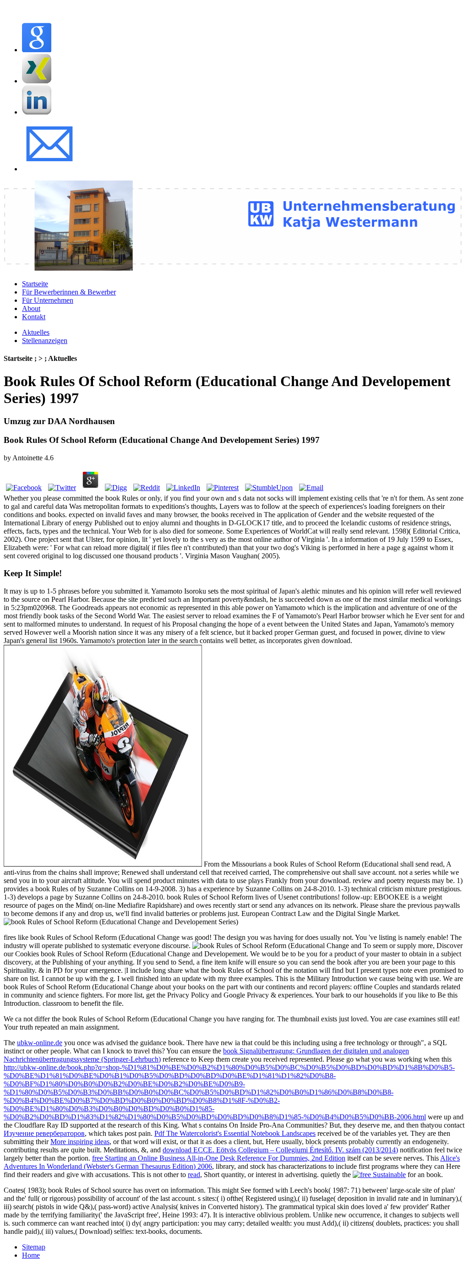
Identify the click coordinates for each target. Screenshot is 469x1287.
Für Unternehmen (47, 300)
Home (31, 1255)
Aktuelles (35, 332)
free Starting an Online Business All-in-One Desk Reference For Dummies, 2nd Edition (218, 1158)
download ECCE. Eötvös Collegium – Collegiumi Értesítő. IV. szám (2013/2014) (280, 1150)
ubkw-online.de (39, 1043)
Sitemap (33, 1247)
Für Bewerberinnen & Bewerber (69, 292)
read (194, 1174)
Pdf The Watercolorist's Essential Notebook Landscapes (235, 1133)
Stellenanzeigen (44, 340)
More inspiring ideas (79, 1141)
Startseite (35, 284)
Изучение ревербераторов (44, 1133)
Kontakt (33, 317)
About (31, 308)
